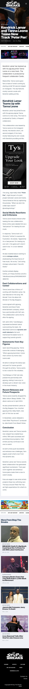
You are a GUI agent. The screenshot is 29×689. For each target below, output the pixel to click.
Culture (22, 664)
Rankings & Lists (14, 670)
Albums (6, 664)
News (20, 667)
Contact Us (23, 676)
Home (25, 678)
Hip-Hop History (12, 46)
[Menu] (26, 3)
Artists (21, 46)
